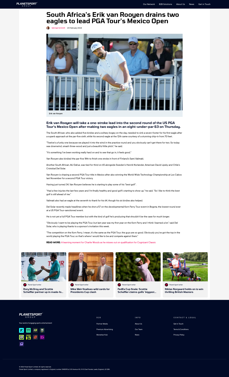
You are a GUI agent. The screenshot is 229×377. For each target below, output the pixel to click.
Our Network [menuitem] (149, 4)
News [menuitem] (191, 4)
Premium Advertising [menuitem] (104, 329)
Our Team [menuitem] (138, 329)
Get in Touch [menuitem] (204, 4)
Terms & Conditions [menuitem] (181, 329)
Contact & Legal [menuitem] (184, 317)
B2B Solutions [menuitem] (165, 4)
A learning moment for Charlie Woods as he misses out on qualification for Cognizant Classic (108, 242)
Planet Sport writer (34, 285)
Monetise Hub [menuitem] (102, 335)
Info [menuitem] (138, 317)
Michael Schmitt (58, 28)
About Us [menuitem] (180, 4)
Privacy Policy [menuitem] (178, 335)
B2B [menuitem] (98, 317)
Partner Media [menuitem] (102, 324)
